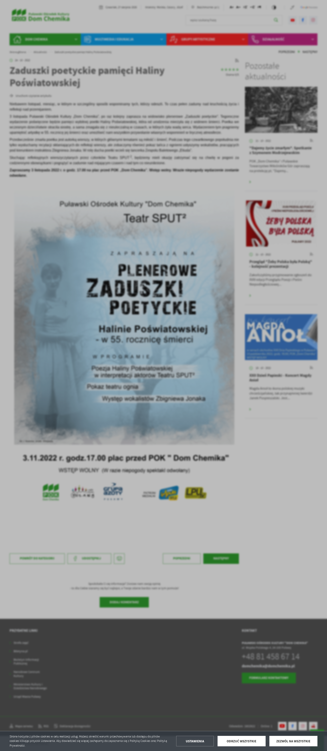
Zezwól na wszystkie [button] (293, 741)
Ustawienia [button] (195, 741)
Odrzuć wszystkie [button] (241, 741)
